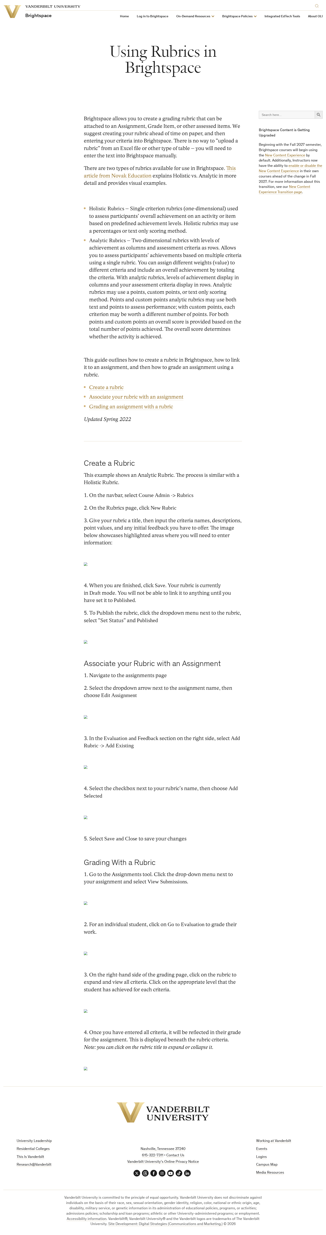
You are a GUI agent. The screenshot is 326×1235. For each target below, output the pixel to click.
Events (261, 1149)
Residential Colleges (33, 1149)
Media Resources (270, 1173)
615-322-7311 (152, 1155)
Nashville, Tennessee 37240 (163, 1149)
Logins (261, 1157)
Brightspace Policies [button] (237, 16)
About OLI (315, 16)
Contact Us (175, 1155)
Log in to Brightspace (152, 16)
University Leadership (34, 1141)
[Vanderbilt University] (163, 1112)
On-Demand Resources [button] (193, 16)
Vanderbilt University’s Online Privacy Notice (163, 1162)
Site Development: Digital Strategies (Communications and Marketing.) (165, 1224)
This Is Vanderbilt (30, 1157)
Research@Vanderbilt (34, 1165)
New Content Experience (285, 156)
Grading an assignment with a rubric (131, 406)
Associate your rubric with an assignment (136, 397)
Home (124, 16)
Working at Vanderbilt (273, 1141)
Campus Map (266, 1165)
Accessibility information (86, 1219)
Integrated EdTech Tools (282, 16)
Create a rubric (106, 387)
